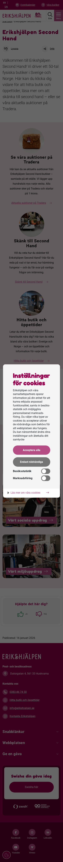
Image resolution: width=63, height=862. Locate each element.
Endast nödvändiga (31, 461)
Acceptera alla (31, 450)
